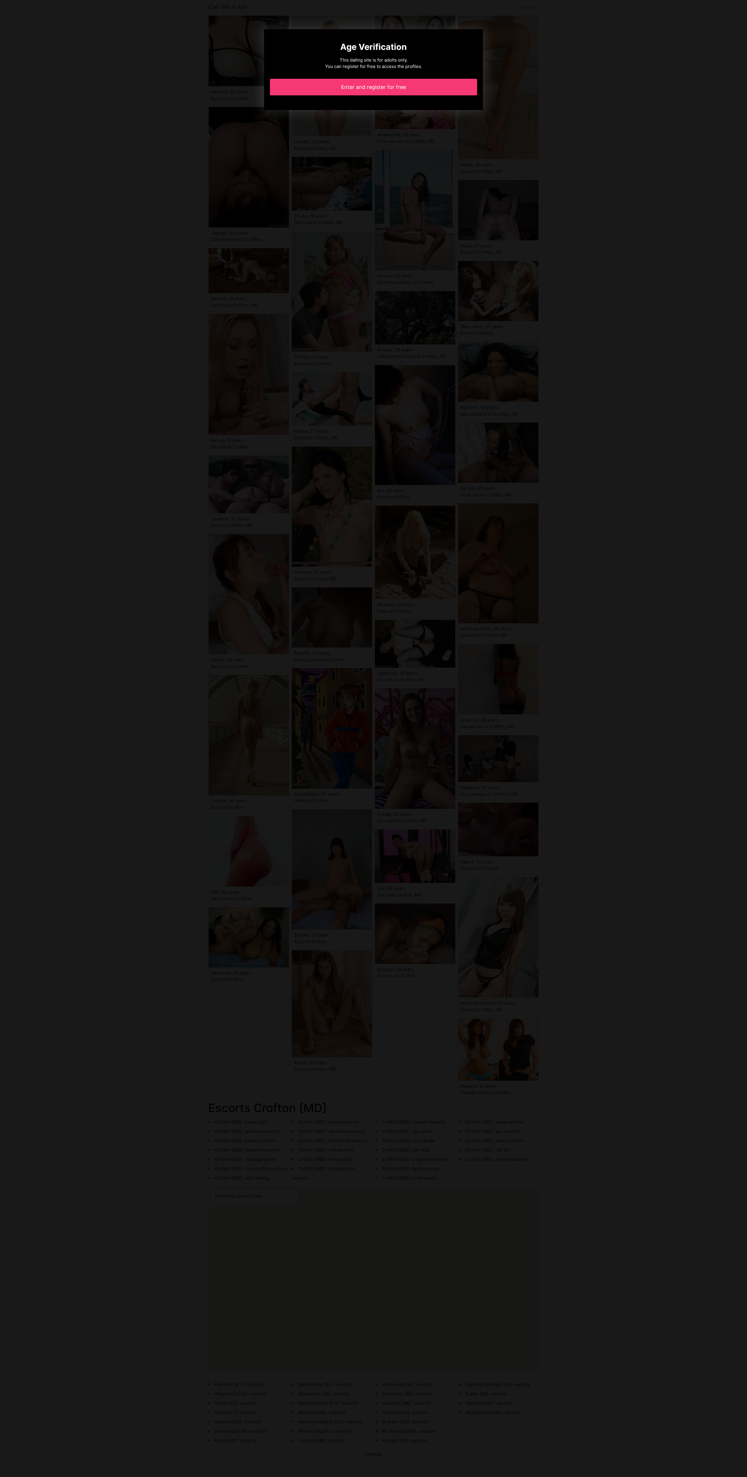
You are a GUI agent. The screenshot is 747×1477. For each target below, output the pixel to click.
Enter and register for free (373, 87)
